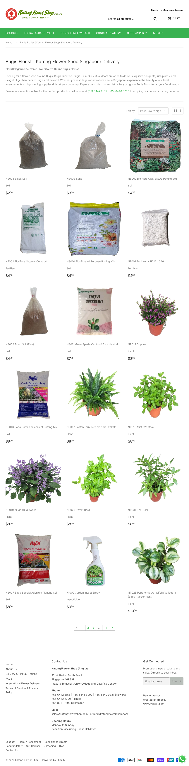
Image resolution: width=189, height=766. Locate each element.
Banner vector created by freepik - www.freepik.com (155, 699)
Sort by (130, 110)
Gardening (50, 745)
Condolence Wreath (75, 33)
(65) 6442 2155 (97, 91)
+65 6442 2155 (61, 694)
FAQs (9, 678)
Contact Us (12, 750)
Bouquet (12, 33)
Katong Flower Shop (27, 759)
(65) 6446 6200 (119, 91)
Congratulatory (108, 33)
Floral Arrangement (39, 33)
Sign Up (176, 681)
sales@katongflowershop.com (69, 713)
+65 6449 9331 (105, 694)
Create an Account (173, 10)
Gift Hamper (136, 33)
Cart (176, 18)
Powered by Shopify (53, 759)
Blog (61, 745)
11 (105, 627)
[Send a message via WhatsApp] (182, 759)
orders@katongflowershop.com (109, 713)
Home (9, 42)
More (157, 33)
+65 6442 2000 (61, 698)
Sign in (154, 10)
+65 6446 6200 (83, 694)
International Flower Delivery (23, 683)
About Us (11, 669)
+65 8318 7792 (60, 702)
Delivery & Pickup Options (21, 673)
